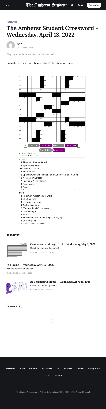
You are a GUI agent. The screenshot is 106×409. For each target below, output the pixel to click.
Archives (80, 368)
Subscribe (94, 5)
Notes (32, 155)
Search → (58, 375)
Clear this (33, 146)
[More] (15, 5)
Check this (58, 146)
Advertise (68, 368)
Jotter (37, 155)
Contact (47, 375)
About (22, 368)
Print (27, 155)
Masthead (33, 368)
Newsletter (11, 368)
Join (58, 368)
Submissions (47, 368)
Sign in (80, 5)
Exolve (21, 155)
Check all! (71, 146)
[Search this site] (72, 5)
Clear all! (46, 146)
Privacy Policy (94, 368)
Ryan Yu (21, 43)
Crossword (11, 22)
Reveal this (45, 150)
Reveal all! (59, 150)
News (7, 5)
